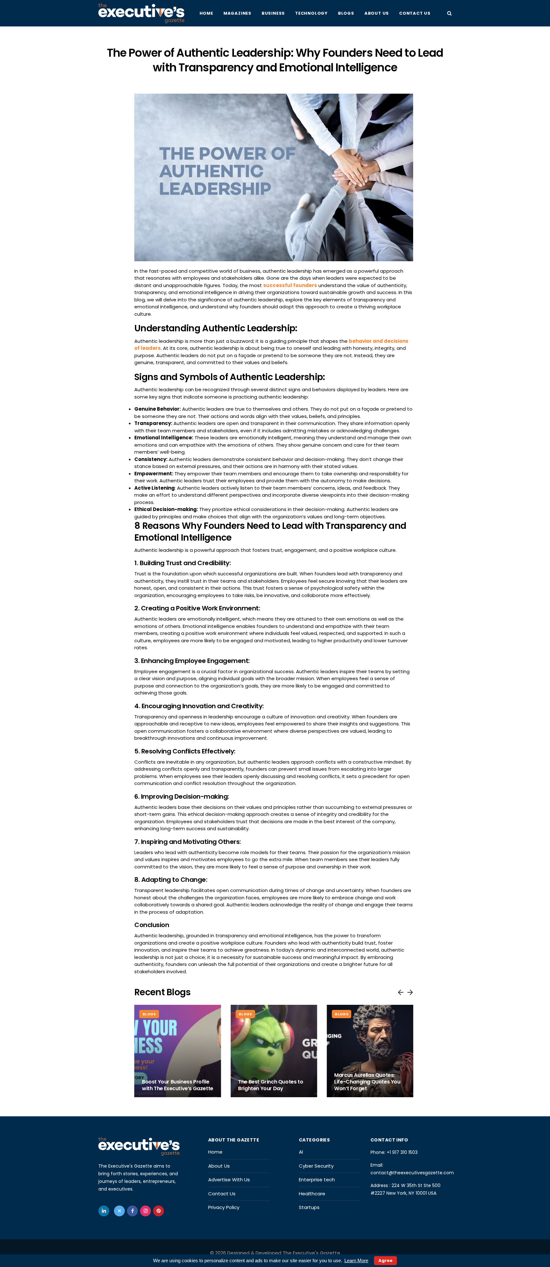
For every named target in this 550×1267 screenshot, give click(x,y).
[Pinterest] (158, 1211)
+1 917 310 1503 (402, 1152)
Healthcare (312, 1193)
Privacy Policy (223, 1207)
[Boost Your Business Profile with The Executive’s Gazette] (177, 1051)
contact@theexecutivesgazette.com (412, 1173)
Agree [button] (385, 1260)
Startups (309, 1207)
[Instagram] (145, 1211)
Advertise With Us (229, 1179)
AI (301, 1151)
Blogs (346, 13)
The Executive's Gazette (311, 1252)
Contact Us (415, 13)
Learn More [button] (356, 1260)
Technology (311, 13)
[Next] (410, 991)
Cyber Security (316, 1166)
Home (206, 13)
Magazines (237, 13)
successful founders (290, 285)
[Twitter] (119, 1211)
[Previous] (400, 991)
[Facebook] (132, 1211)
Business (273, 13)
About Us (376, 13)
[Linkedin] (103, 1211)
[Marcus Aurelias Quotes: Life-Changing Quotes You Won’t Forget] (370, 1051)
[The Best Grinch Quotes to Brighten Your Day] (273, 1051)
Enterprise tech (317, 1179)
